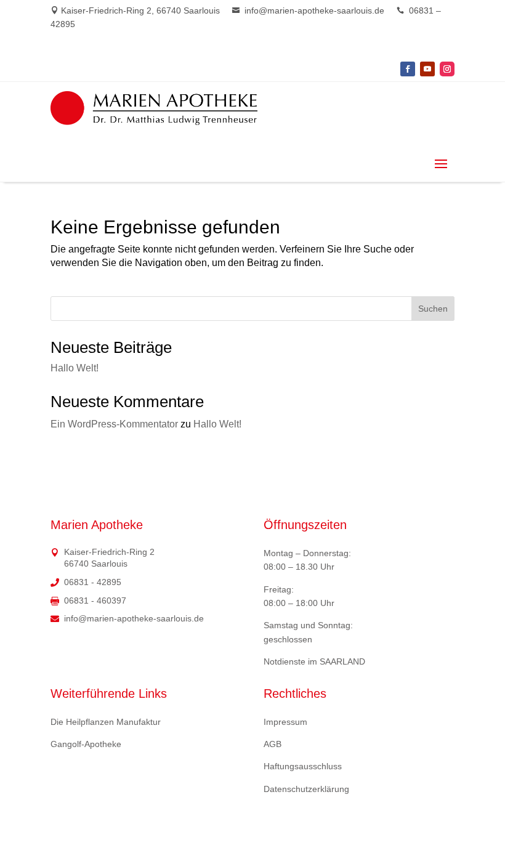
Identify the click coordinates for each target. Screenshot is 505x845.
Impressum (285, 722)
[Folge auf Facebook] (407, 69)
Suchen (433, 308)
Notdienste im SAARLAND (314, 661)
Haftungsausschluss (303, 766)
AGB (272, 744)
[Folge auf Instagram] (447, 69)
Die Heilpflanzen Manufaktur (105, 722)
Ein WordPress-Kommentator (114, 424)
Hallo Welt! (74, 368)
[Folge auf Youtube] (427, 69)
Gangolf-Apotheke (85, 744)
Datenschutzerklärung (306, 789)
